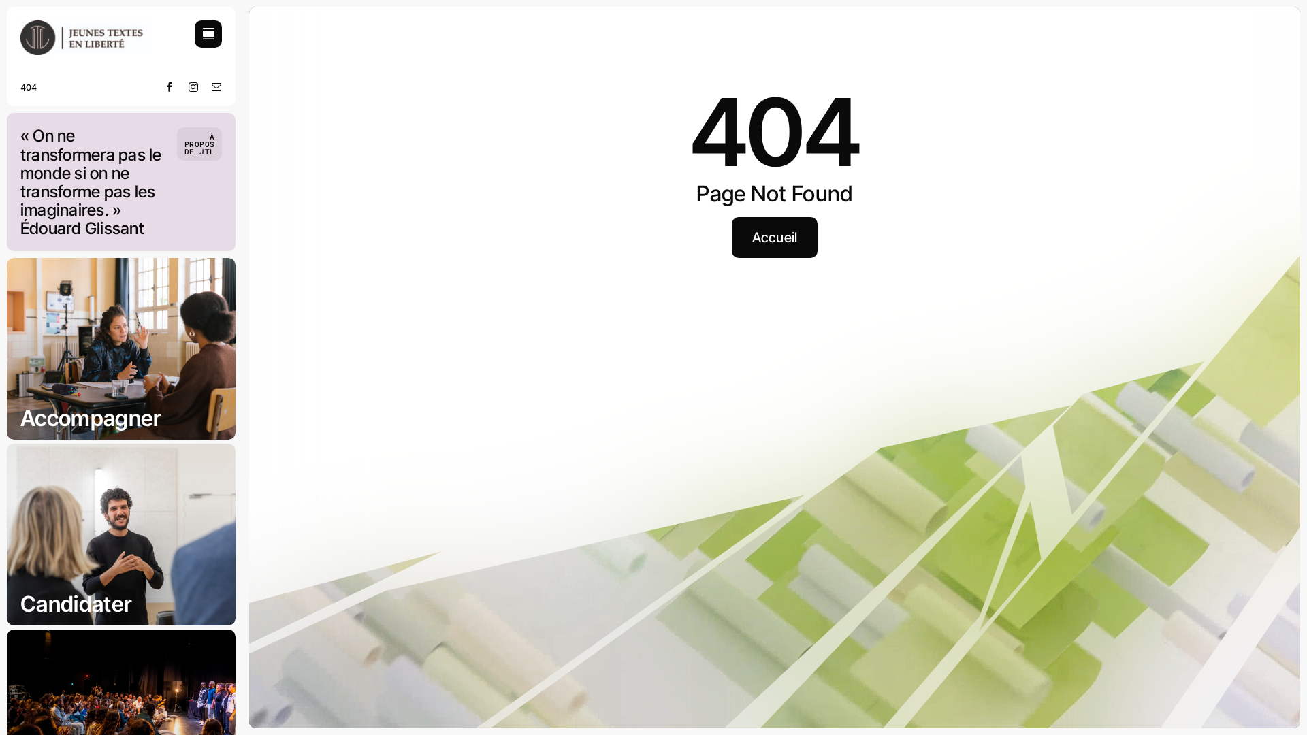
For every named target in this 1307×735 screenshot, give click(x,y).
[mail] (217, 87)
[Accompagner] (121, 349)
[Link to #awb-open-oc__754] (208, 34)
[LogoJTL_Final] (86, 26)
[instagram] (194, 87)
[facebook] (170, 87)
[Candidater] (121, 534)
